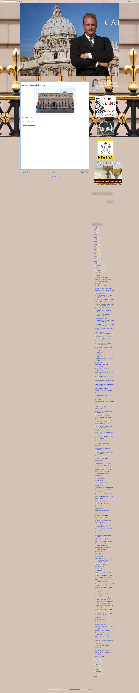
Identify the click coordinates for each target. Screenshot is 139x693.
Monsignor (98, 399)
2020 (95, 239)
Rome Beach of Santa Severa (103, 587)
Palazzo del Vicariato (101, 456)
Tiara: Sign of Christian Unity (103, 308)
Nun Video (98, 532)
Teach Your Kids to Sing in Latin (104, 487)
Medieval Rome (99, 566)
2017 (95, 246)
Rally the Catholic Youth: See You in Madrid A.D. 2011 (104, 280)
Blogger (90, 689)
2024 (95, 230)
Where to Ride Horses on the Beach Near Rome (103, 466)
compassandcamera (74, 689)
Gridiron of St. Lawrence (102, 510)
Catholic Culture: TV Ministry (103, 463)
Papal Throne (99, 498)
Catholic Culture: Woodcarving (103, 288)
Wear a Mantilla (99, 438)
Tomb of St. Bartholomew (102, 338)
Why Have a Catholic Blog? (102, 443)
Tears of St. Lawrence (101, 406)
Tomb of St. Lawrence (101, 501)
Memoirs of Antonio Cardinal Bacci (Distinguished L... (103, 633)
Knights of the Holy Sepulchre (103, 577)
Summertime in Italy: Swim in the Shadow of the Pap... (104, 321)
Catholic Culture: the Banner (103, 643)
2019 (95, 242)
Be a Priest (98, 475)
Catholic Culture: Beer (101, 318)
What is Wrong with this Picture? (104, 299)
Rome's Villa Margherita (101, 515)
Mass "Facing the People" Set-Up (104, 496)
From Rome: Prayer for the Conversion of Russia (102, 472)
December (99, 265)
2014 (95, 254)
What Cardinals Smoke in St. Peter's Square (103, 315)
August (98, 275)
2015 (95, 251)
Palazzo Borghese (100, 522)
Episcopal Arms (99, 656)
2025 (95, 227)
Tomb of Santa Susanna (102, 483)
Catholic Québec (99, 445)
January (98, 674)
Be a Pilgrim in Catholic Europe (104, 286)
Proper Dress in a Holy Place (103, 520)
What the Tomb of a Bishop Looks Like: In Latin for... (104, 304)
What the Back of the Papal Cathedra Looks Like (103, 580)
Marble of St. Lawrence (101, 503)
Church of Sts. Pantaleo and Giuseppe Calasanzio (103, 525)
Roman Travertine (100, 404)
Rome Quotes (99, 480)
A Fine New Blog (99, 478)
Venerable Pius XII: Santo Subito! (104, 494)
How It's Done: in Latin (101, 388)
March (98, 669)
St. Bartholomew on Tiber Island (104, 336)
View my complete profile (99, 90)
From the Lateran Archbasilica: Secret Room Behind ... (103, 544)
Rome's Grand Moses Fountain (103, 390)
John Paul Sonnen (106, 79)
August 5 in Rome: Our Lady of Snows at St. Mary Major (103, 598)
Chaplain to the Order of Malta (103, 575)
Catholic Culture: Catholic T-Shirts (104, 630)
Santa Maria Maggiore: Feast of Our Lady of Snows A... (104, 606)
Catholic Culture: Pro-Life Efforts (104, 469)
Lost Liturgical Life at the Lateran (104, 572)
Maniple (97, 393)
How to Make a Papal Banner (103, 417)
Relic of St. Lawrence (101, 513)
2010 (95, 263)
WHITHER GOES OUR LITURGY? (101, 365)
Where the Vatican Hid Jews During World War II (103, 548)
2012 (95, 258)
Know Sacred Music (100, 441)
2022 (95, 234)
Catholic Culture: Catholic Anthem (104, 290)
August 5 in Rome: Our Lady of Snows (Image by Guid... (103, 602)
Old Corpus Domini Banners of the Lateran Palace (104, 426)
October (98, 270)
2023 (95, 232)
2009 (95, 677)
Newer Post (26, 172)
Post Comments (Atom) (58, 177)
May (97, 664)
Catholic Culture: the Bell (102, 650)
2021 (95, 237)
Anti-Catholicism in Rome (102, 645)
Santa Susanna (99, 485)
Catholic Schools (100, 293)
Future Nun (98, 617)
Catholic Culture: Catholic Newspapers (102, 369)
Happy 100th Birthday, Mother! (103, 301)
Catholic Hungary (100, 619)
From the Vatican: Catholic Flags (104, 640)
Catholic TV (98, 362)
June (97, 662)
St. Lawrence (99, 508)
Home (55, 172)
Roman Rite (98, 460)
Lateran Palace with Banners (103, 423)
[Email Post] (32, 117)
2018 (95, 244)
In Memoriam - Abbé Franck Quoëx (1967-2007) (103, 344)
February (98, 671)
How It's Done (99, 556)
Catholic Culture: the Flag (102, 648)
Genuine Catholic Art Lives (102, 518)
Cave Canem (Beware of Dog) (103, 541)
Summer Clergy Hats (101, 564)
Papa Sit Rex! (99, 551)
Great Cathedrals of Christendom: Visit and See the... (104, 385)
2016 (95, 249)
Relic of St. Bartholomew (102, 340)
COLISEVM (98, 409)
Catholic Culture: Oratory (102, 415)
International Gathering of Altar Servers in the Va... (103, 610)
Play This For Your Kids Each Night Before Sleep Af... (103, 296)
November (99, 268)
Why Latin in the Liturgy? (102, 277)
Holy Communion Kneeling (102, 430)
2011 (95, 261)
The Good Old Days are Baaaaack (101, 569)
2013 (95, 256)
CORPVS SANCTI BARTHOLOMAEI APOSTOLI (104, 332)
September (99, 272)
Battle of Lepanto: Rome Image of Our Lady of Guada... (104, 420)
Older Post (84, 172)
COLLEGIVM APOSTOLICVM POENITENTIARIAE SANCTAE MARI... (103, 560)
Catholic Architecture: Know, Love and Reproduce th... (104, 381)
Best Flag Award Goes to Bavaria (104, 401)
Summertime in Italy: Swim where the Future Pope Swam (104, 325)
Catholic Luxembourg (101, 624)
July (97, 659)
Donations (98, 283)
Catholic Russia (99, 622)
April (97, 666)
